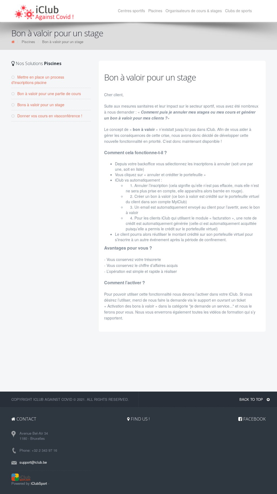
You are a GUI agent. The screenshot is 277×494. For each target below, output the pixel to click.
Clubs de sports (238, 10)
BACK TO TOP (251, 399)
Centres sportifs (131, 10)
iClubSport (39, 483)
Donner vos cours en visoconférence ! (49, 115)
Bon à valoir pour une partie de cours (48, 93)
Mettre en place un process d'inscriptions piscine (37, 79)
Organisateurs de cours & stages (194, 10)
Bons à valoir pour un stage (40, 104)
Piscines (155, 10)
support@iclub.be (33, 462)
